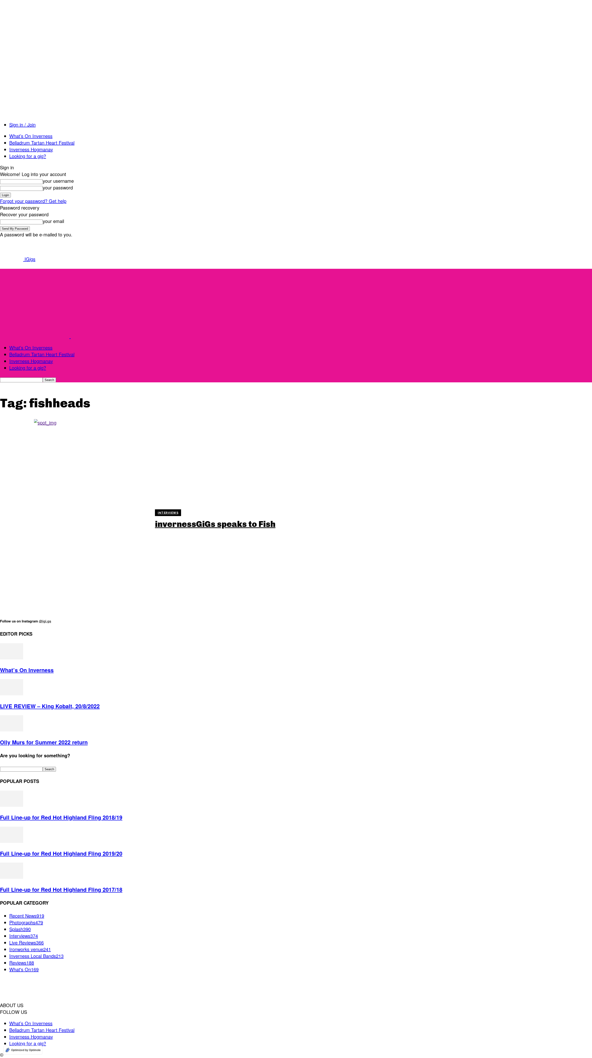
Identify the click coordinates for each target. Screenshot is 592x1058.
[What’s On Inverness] (11, 657)
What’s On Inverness (30, 136)
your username (58, 180)
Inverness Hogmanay (31, 149)
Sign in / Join (22, 124)
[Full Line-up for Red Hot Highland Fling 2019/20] (11, 841)
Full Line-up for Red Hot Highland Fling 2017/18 (61, 889)
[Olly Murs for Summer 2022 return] (11, 729)
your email (53, 221)
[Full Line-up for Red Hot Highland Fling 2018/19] (11, 804)
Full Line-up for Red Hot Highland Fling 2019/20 (61, 853)
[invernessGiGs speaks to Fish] (74, 519)
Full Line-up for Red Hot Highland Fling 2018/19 (61, 817)
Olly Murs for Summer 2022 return (44, 742)
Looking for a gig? (27, 156)
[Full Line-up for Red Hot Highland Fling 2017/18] (11, 876)
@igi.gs (45, 621)
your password (58, 187)
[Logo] (35, 336)
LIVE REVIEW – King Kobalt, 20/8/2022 (50, 706)
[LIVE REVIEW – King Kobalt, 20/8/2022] (11, 693)
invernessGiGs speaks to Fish (215, 524)
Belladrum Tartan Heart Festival (41, 142)
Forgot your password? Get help (33, 201)
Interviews (168, 512)
